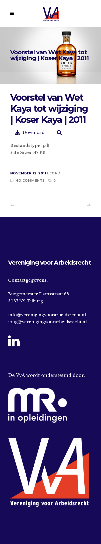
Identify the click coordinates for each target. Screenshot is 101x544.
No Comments (30, 180)
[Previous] (24, 205)
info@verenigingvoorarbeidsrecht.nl (47, 314)
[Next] (76, 205)
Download (33, 132)
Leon (53, 173)
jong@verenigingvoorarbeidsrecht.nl (47, 321)
